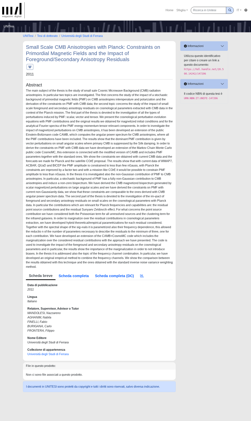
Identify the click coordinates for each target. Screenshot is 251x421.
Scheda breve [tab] (41, 276)
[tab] (142, 276)
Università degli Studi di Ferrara (82, 35)
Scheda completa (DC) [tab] (114, 276)
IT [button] (238, 10)
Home (169, 10)
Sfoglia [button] (181, 10)
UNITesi (28, 35)
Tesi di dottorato (47, 35)
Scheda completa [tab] (74, 276)
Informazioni (195, 46)
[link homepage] (13, 10)
